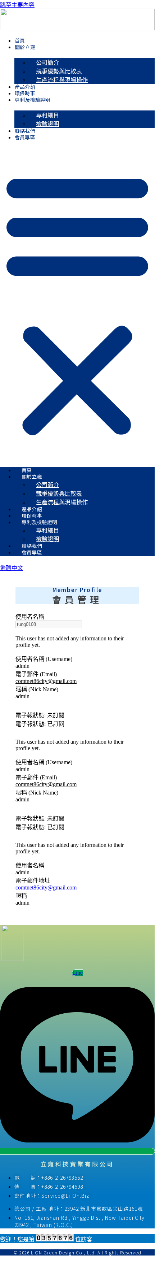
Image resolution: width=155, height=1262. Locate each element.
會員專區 (25, 137)
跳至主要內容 (17, 5)
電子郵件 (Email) (36, 674)
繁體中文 (11, 567)
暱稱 (21, 896)
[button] (77, 303)
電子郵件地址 (32, 881)
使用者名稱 (29, 617)
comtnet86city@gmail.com (46, 681)
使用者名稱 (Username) (43, 659)
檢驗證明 (47, 123)
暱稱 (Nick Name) (36, 689)
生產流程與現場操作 (62, 79)
